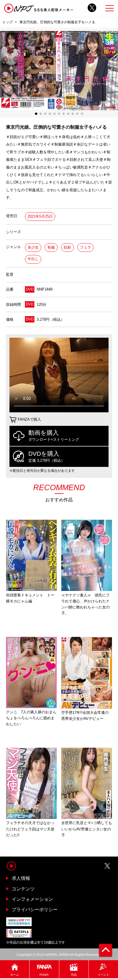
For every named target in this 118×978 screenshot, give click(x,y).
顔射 (67, 247)
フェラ (85, 247)
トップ (7, 22)
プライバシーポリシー (35, 909)
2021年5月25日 (40, 216)
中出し (33, 259)
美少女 (33, 247)
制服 (51, 247)
